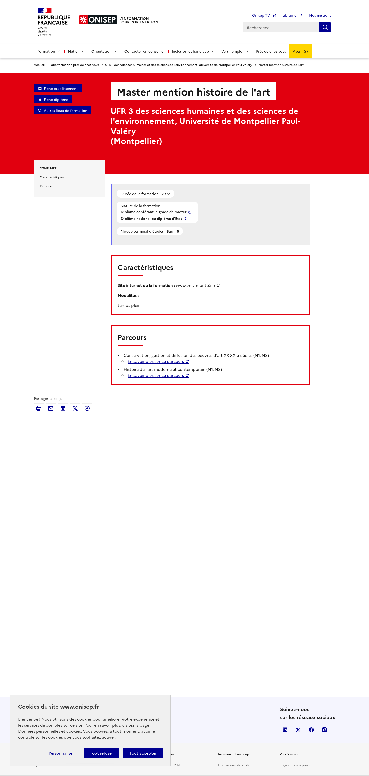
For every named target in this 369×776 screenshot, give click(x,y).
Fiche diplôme (56, 99)
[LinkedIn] (63, 408)
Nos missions (320, 15)
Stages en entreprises (295, 765)
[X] (75, 408)
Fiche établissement (61, 88)
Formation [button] (46, 51)
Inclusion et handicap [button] (190, 51)
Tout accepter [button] (143, 753)
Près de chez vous (271, 51)
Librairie (289, 15)
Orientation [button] (101, 51)
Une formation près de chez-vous (75, 64)
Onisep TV (261, 15)
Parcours (46, 186)
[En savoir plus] (190, 212)
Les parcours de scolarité (236, 765)
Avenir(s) (300, 51)
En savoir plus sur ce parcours (156, 361)
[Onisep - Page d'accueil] (98, 19)
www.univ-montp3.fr (195, 285)
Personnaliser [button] (61, 753)
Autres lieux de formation (65, 110)
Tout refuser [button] (101, 753)
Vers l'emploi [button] (232, 51)
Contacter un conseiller (144, 51)
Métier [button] (73, 51)
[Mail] (51, 408)
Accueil (39, 64)
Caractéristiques (52, 177)
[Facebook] (87, 408)
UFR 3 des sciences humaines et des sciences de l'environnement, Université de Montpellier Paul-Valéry (178, 64)
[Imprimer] (39, 408)
